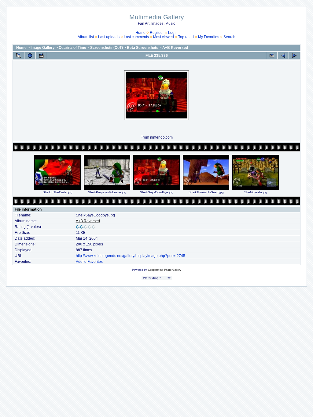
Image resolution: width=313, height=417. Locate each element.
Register (157, 33)
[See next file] (294, 55)
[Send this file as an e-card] (271, 55)
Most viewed (163, 37)
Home (140, 33)
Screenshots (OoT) (106, 47)
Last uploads (109, 37)
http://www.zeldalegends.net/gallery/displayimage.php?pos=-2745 (130, 256)
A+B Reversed (175, 47)
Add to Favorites (89, 261)
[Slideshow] (41, 55)
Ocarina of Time (72, 47)
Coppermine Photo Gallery (164, 269)
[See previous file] (283, 55)
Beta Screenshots (142, 47)
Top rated (186, 37)
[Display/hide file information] (29, 55)
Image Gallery (43, 47)
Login (173, 33)
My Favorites (208, 37)
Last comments (136, 37)
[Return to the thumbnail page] (18, 55)
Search (229, 37)
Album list (86, 37)
